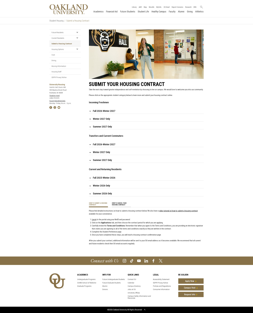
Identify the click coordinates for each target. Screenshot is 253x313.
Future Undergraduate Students (113, 279)
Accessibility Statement (161, 279)
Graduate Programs (84, 286)
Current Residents (58, 38)
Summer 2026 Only (102, 193)
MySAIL (159, 7)
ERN (195, 7)
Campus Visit (189, 288)
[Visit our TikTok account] (131, 260)
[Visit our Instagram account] (124, 260)
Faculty (172, 11)
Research (188, 7)
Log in (94, 219)
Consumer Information (161, 289)
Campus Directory (134, 286)
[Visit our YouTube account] (139, 260)
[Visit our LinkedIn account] (146, 260)
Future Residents (58, 32)
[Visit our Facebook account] (153, 260)
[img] (50, 107)
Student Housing (56, 20)
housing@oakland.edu (57, 101)
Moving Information (59, 66)
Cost (53, 55)
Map (145, 7)
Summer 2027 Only (102, 126)
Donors (105, 289)
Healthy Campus (159, 11)
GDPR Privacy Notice (59, 77)
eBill (140, 7)
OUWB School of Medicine (86, 283)
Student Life (143, 11)
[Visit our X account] (160, 260)
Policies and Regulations (162, 286)
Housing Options (58, 49)
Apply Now (189, 281)
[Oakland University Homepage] (69, 9)
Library (134, 7)
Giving (190, 11)
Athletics (199, 11)
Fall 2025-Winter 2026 (104, 177)
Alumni (181, 11)
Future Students (127, 11)
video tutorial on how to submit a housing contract (178, 211)
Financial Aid (112, 11)
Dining (54, 60)
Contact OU (132, 279)
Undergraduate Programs (86, 279)
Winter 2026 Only (101, 185)
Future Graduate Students (111, 283)
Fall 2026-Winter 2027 (104, 110)
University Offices (134, 293)
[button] (77, 32)
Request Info (189, 294)
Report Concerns (177, 7)
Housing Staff (56, 72)
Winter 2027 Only (101, 118)
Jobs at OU (132, 289)
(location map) (54, 96)
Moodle (151, 7)
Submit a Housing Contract (62, 44)
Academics (98, 11)
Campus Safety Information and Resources (139, 297)
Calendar (131, 283)
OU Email (167, 7)
